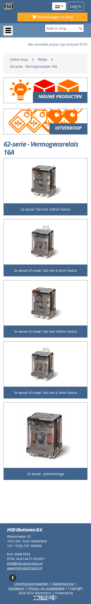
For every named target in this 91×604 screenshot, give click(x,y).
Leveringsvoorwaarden (31, 583)
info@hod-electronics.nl (24, 563)
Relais (42, 59)
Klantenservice (63, 583)
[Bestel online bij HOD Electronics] (11, 6)
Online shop (19, 59)
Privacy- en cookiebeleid (46, 588)
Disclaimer (16, 588)
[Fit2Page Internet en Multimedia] (45, 597)
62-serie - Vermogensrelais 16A (33, 66)
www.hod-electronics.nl (24, 568)
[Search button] (80, 28)
